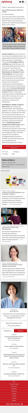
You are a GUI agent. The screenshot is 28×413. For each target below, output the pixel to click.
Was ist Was (6, 166)
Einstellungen (14, 154)
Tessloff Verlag (20, 164)
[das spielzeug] (6, 2)
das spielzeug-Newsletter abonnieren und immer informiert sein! (14, 147)
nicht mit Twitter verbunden (3, 153)
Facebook (14, 398)
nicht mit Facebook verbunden (3, 151)
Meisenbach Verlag (14, 384)
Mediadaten (14, 388)
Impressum (14, 391)
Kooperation (12, 162)
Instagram (14, 393)
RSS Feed (14, 400)
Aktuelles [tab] (20, 331)
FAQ (14, 381)
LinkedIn (14, 395)
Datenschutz (14, 386)
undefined (14, 151)
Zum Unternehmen (14, 325)
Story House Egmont (9, 164)
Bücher (5, 162)
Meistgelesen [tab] (7, 331)
